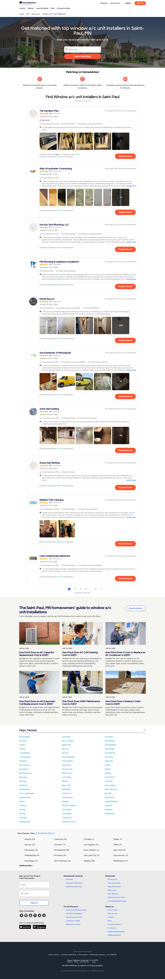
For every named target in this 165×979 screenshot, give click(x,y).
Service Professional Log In (76, 910)
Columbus (66, 817)
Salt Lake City (111, 789)
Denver (22, 781)
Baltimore (66, 745)
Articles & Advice (63, 8)
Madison (108, 809)
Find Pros (69, 879)
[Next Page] (101, 589)
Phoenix (23, 741)
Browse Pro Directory (74, 883)
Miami (22, 801)
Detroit (65, 753)
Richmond (109, 797)
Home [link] (21, 14)
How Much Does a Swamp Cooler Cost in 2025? (123, 702)
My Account (112, 879)
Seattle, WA (89, 861)
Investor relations (114, 924)
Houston (109, 781)
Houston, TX (59, 844)
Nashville (109, 761)
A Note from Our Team (116, 897)
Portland (109, 737)
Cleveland (66, 813)
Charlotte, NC (60, 839)
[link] (82, 113)
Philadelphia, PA (32, 855)
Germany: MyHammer (68, 955)
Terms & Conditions (96, 965)
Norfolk (108, 793)
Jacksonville (24, 797)
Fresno (22, 749)
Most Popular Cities (26, 833)
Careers (111, 917)
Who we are (112, 914)
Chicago (23, 817)
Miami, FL (117, 844)
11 (95, 589)
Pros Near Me (113, 894)
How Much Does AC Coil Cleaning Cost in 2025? (80, 653)
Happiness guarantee (116, 932)
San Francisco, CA (62, 861)
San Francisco (25, 773)
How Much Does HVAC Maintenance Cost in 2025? (81, 702)
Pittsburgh (109, 749)
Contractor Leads (73, 921)
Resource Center (114, 887)
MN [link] (27, 14)
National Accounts (73, 924)
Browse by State (45, 833)
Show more (131, 186)
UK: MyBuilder (112, 955)
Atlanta (22, 813)
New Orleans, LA (91, 850)
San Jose (23, 777)
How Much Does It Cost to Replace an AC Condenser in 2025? (125, 653)
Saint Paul (66, 765)
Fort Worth (110, 777)
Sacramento (25, 765)
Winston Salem (69, 805)
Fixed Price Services (74, 887)
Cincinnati (66, 809)
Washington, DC (120, 861)
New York (66, 785)
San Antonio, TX (120, 855)
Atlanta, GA (30, 839)
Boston (65, 749)
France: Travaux (53, 955)
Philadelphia (110, 745)
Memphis (109, 757)
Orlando (23, 805)
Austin (107, 765)
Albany (65, 781)
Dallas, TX (117, 839)
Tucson (22, 745)
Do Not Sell (84, 961)
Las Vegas (66, 777)
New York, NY (119, 850)
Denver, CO (30, 844)
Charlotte (66, 793)
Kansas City (67, 769)
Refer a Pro (112, 890)
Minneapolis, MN (61, 850)
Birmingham (24, 737)
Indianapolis (24, 822)
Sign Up (140, 3)
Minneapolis (67, 761)
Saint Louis (67, 773)
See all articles (135, 608)
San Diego (24, 769)
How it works (113, 910)
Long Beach (24, 753)
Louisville (66, 737)
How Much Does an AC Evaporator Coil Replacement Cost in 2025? (37, 702)
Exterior (31, 8)
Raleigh (65, 801)
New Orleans (68, 741)
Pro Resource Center (74, 917)
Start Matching (82, 56)
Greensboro (67, 797)
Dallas (107, 769)
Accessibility (93, 961)
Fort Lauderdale (26, 793)
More (53, 8)
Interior (22, 8)
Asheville (66, 789)
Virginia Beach (111, 801)
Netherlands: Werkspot (97, 955)
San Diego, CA (31, 861)
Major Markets (28, 730)
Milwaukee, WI (31, 850)
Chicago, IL (89, 839)
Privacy (69, 961)
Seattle (108, 805)
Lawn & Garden (42, 8)
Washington (24, 789)
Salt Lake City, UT (92, 855)
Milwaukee (110, 813)
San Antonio (110, 785)
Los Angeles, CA (91, 844)
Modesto (23, 761)
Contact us (112, 928)
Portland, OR (60, 855)
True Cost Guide (114, 883)
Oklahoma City (69, 822)
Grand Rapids (68, 757)
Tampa (22, 809)
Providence (110, 753)
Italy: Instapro (82, 955)
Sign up (34, 903)
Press (110, 921)
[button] (48, 141)
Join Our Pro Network (74, 914)
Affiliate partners (114, 935)
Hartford (23, 785)
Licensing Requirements (117, 901)
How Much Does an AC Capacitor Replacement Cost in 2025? (36, 653)
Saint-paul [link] (36, 14)
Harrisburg (109, 741)
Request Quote (125, 156)
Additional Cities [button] (25, 866)
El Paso (108, 773)
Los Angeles (24, 757)
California (76, 961)
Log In (128, 3)
